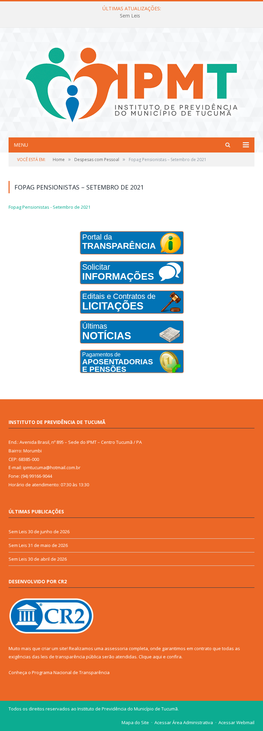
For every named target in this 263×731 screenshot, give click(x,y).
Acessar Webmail (236, 722)
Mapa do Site (135, 722)
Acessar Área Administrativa (183, 722)
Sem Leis (130, 16)
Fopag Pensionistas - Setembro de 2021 (49, 207)
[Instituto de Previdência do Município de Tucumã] (131, 83)
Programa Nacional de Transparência (71, 672)
